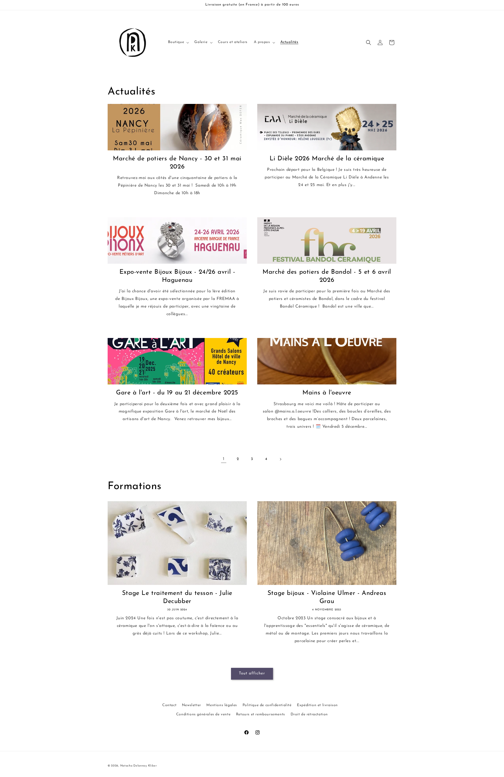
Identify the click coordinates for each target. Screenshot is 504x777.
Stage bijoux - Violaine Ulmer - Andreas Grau (326, 597)
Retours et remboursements (260, 714)
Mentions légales (221, 705)
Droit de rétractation (309, 714)
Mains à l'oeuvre (326, 393)
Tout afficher (252, 673)
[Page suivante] (280, 459)
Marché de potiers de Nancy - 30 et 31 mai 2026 (177, 163)
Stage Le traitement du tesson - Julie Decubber (177, 597)
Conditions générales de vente (203, 714)
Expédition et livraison (317, 705)
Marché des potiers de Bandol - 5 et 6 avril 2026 (326, 276)
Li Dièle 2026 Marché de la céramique (327, 159)
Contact (169, 705)
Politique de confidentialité (267, 705)
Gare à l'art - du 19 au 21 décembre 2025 (177, 393)
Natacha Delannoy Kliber (138, 765)
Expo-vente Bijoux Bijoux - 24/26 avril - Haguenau (177, 276)
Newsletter (191, 705)
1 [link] (223, 459)
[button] (178, 42)
